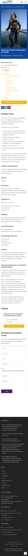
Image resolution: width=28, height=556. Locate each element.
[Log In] (21, 2)
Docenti (8, 93)
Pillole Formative (6, 485)
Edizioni (5, 97)
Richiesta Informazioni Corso (14, 102)
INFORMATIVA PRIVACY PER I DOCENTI (14, 544)
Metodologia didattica (12, 90)
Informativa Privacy (13, 542)
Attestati (8, 95)
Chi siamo (4, 473)
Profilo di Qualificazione (12, 76)
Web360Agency (9, 550)
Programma (9, 83)
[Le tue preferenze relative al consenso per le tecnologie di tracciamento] (25, 553)
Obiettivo (8, 85)
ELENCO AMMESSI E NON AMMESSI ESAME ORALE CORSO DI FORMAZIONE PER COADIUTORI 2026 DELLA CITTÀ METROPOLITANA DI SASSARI (12, 427)
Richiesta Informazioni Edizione (14, 326)
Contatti (4, 483)
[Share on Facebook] (2, 107)
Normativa (9, 81)
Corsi (3, 478)
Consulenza (5, 475)
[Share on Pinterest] (9, 107)
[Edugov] (7, 2)
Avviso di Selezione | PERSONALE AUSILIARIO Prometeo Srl (12, 434)
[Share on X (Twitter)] (5, 107)
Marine (10, 55)
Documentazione (11, 88)
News (3, 487)
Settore (8, 78)
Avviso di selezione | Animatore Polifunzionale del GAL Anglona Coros (11, 440)
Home (3, 471)
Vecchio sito (14, 546)
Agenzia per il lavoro (7, 480)
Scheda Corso (7, 74)
